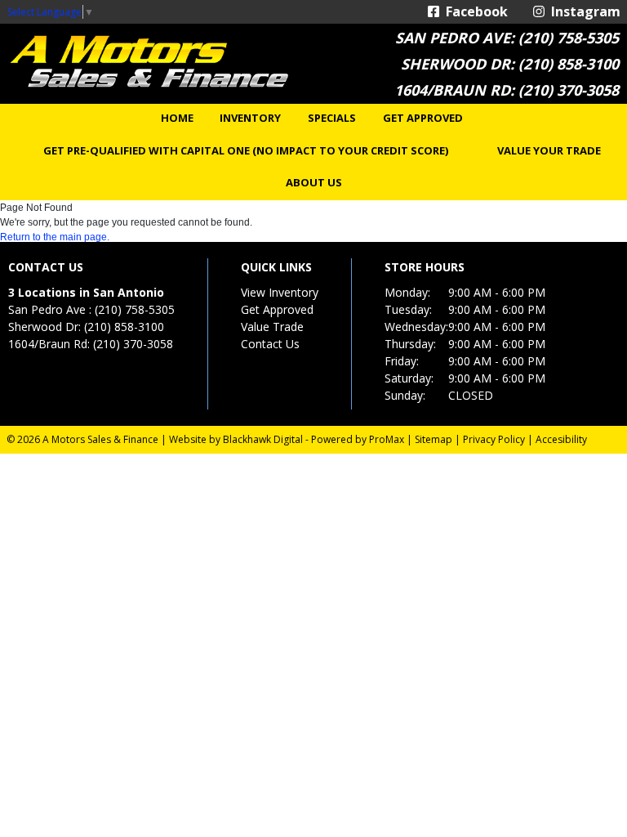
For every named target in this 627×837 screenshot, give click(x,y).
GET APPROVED (423, 117)
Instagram (582, 11)
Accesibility (561, 439)
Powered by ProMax (357, 439)
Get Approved (277, 309)
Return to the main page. (54, 237)
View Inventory (279, 292)
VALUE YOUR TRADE (549, 150)
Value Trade (272, 326)
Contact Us (270, 343)
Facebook (473, 11)
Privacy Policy (494, 439)
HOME (177, 117)
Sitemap (433, 439)
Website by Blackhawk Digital (236, 439)
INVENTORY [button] (250, 117)
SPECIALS (332, 117)
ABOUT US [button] (314, 182)
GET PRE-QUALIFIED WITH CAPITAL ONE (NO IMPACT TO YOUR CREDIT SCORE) (245, 150)
